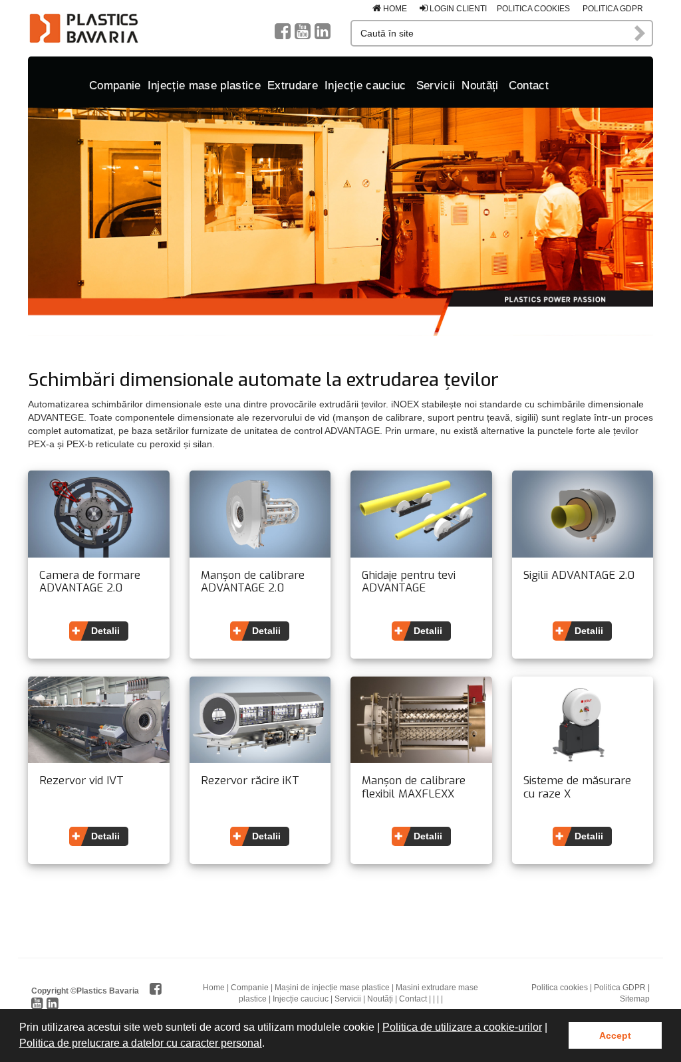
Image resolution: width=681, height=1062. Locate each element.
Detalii (105, 630)
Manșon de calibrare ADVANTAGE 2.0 (253, 582)
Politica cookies (533, 8)
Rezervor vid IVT (81, 781)
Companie (115, 85)
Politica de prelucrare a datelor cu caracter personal (140, 1043)
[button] (269, 1045)
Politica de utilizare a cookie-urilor (462, 1027)
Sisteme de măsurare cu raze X (577, 787)
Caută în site (640, 33)
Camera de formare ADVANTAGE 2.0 (89, 582)
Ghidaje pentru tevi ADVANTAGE (409, 582)
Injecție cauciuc (365, 85)
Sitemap (635, 999)
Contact (529, 85)
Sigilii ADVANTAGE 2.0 (578, 575)
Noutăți (480, 85)
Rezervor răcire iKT (250, 781)
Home (394, 8)
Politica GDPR (613, 8)
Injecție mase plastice (204, 85)
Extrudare (292, 85)
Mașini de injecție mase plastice (332, 987)
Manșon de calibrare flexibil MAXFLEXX (414, 787)
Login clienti (457, 8)
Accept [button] (615, 1035)
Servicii (436, 85)
